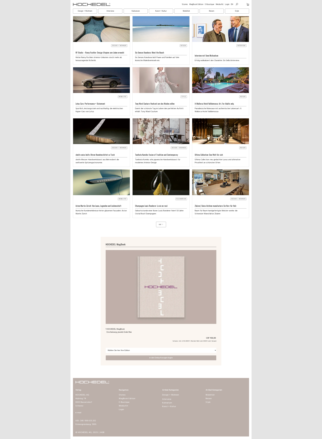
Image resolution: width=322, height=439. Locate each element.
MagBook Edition (196, 4)
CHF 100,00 (211, 338)
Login (227, 4)
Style (208, 402)
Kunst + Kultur (169, 406)
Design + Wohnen (170, 395)
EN (232, 4)
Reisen (209, 398)
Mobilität (210, 395)
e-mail (78, 412)
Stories (185, 4)
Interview (166, 399)
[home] (91, 4)
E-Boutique (209, 4)
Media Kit (220, 4)
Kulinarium (167, 403)
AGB (102, 432)
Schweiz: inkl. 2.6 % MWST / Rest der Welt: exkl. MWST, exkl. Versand (194, 341)
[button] (245, 4)
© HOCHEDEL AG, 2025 (86, 432)
